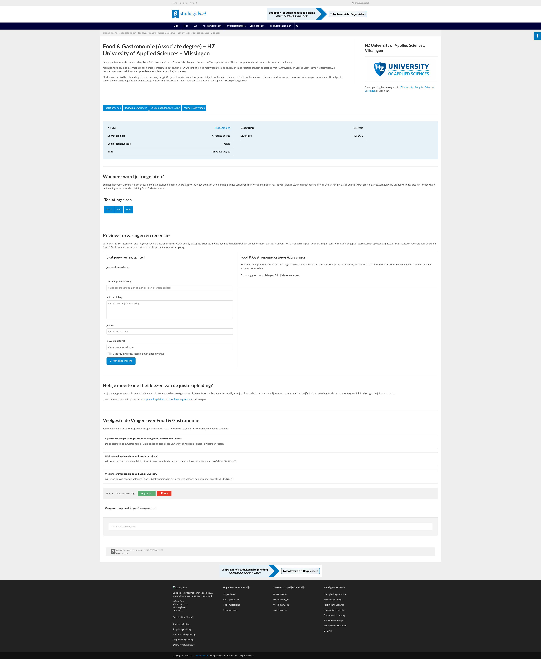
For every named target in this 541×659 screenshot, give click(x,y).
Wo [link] (195, 26)
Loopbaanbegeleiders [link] (154, 399)
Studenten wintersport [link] (334, 620)
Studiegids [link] (108, 33)
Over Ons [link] (179, 601)
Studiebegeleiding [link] (181, 624)
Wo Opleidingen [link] (281, 599)
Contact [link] (193, 3)
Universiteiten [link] (280, 594)
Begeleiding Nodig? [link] (280, 26)
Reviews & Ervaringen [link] (135, 107)
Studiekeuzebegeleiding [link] (184, 634)
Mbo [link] (176, 26)
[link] (537, 36)
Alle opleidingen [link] (212, 26)
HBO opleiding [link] (222, 127)
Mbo (128, 209)
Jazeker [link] (148, 493)
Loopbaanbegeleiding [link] (183, 639)
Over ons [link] (184, 3)
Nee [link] (166, 493)
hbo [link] (116, 33)
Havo (109, 209)
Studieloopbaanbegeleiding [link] (165, 107)
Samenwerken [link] (181, 604)
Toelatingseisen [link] (112, 107)
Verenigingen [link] (257, 26)
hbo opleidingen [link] (128, 33)
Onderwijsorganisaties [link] (334, 610)
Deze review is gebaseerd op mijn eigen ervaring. (139, 353)
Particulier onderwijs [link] (334, 604)
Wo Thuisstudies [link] (281, 604)
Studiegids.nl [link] (202, 655)
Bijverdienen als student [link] (335, 625)
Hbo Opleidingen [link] (231, 599)
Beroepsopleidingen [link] (333, 599)
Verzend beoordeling (121, 360)
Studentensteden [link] (236, 26)
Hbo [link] (186, 26)
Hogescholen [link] (229, 594)
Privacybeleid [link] (180, 607)
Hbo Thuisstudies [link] (231, 604)
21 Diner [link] (328, 630)
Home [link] (174, 3)
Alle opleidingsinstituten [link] (335, 594)
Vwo (119, 209)
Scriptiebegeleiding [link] (182, 629)
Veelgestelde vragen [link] (194, 107)
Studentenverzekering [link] (334, 615)
